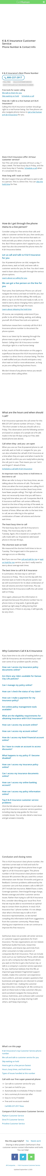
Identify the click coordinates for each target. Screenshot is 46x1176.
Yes (27, 1141)
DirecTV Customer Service (13, 1119)
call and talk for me (29, 559)
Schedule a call (28, 96)
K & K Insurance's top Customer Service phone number (21, 1052)
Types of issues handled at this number (18, 1073)
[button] (44, 2)
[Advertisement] (23, 135)
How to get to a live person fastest (16, 1065)
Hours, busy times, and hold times (16, 1069)
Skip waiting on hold (10, 96)
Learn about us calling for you (14, 278)
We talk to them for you (12, 93)
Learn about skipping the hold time (17, 309)
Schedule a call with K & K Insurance (17, 469)
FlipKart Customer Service (13, 1115)
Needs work (36, 1141)
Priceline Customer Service (13, 1123)
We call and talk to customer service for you (20, 1057)
